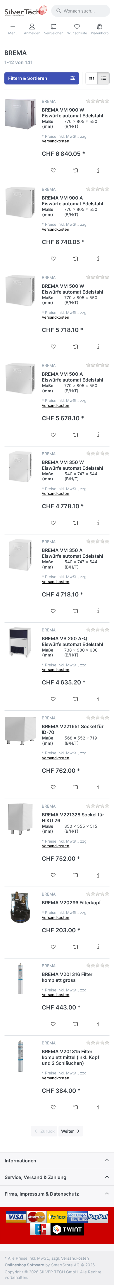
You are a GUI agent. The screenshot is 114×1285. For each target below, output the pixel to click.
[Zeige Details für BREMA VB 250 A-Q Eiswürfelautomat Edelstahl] (20, 643)
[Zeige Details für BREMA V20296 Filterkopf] (20, 907)
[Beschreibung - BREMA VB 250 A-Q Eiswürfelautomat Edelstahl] (98, 699)
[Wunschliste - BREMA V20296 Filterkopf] (53, 947)
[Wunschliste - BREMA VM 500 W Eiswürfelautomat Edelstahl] (53, 347)
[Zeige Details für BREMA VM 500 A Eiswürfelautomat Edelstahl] (20, 378)
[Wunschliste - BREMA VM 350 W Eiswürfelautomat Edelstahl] (53, 523)
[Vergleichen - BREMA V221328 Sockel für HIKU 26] (75, 875)
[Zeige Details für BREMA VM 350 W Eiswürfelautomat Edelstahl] (20, 466)
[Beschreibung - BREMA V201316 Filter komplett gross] (98, 1024)
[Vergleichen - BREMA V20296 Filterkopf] (75, 947)
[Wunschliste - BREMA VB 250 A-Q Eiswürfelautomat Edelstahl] (53, 699)
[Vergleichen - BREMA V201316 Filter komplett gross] (75, 1024)
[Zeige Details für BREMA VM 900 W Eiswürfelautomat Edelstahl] (20, 114)
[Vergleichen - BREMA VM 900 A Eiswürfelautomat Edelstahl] (75, 259)
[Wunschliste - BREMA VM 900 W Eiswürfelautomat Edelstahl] (53, 170)
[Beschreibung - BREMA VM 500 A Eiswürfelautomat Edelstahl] (98, 435)
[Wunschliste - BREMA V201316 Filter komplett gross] (53, 1024)
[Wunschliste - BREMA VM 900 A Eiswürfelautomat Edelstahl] (53, 259)
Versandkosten (55, 141)
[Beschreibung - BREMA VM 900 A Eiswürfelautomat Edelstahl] (98, 259)
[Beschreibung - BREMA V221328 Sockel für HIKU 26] (98, 875)
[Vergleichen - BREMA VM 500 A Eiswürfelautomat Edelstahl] (75, 435)
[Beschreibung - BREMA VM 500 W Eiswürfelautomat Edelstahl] (98, 347)
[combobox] (80, 11)
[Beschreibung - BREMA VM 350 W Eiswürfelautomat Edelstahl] (98, 523)
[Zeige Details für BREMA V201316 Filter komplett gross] (20, 978)
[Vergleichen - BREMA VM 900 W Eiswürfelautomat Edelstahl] (75, 170)
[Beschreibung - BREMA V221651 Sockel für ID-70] (98, 787)
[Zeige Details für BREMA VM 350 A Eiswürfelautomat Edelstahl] (20, 554)
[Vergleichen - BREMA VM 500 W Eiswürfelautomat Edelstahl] (75, 347)
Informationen (20, 1161)
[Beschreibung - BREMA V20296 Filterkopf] (98, 947)
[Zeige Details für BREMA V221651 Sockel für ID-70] (20, 730)
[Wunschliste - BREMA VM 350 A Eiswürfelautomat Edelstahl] (53, 611)
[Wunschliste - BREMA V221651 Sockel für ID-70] (53, 787)
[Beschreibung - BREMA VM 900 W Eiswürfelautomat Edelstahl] (98, 170)
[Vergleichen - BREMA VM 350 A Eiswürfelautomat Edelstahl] (75, 611)
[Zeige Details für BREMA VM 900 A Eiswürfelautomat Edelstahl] (20, 202)
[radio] (91, 78)
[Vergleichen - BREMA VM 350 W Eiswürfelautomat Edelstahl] (75, 523)
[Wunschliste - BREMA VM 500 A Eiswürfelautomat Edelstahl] (53, 435)
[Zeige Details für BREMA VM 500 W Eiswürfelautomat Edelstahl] (20, 290)
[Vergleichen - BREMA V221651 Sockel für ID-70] (75, 787)
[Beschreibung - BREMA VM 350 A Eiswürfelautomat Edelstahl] (98, 611)
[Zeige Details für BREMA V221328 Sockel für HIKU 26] (20, 819)
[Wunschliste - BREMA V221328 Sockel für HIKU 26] (53, 875)
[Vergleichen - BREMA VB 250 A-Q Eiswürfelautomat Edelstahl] (75, 699)
